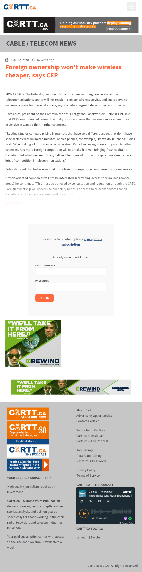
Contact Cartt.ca (87, 421)
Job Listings (84, 450)
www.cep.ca (13, 203)
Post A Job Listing (89, 455)
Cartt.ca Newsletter (90, 435)
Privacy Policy (85, 470)
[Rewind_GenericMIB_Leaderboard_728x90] (71, 387)
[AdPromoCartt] (28, 465)
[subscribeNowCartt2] (28, 413)
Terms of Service (88, 475)
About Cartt (84, 410)
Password (42, 280)
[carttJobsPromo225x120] (28, 432)
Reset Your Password (91, 461)
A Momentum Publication (41, 501)
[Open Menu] (131, 6)
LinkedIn (82, 537)
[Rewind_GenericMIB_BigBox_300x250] (33, 343)
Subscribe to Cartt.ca (90, 430)
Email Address (45, 265)
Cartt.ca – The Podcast (92, 441)
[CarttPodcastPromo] (28, 451)
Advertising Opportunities (94, 415)
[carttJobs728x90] (71, 25)
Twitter (96, 537)
